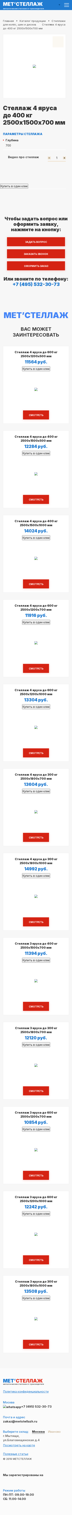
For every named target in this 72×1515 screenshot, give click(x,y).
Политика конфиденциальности (26, 1391)
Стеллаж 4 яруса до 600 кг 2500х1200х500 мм (36, 354)
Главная (8, 20)
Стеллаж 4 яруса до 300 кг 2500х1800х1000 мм (36, 861)
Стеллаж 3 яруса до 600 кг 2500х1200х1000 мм (36, 1199)
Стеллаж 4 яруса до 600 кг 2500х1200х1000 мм (36, 692)
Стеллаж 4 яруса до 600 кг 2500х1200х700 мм (36, 607)
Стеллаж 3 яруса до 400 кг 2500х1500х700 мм (36, 945)
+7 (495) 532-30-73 (36, 284)
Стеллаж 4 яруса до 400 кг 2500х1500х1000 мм (36, 523)
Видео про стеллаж (23, 157)
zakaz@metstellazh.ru (20, 1421)
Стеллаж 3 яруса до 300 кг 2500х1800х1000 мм (36, 1283)
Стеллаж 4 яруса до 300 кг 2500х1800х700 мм (36, 776)
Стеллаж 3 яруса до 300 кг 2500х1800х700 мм (36, 1030)
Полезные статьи (15, 1454)
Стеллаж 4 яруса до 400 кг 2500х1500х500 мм (36, 438)
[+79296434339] (12, 1406)
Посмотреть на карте (19, 1445)
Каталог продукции (33, 20)
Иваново (54, 1432)
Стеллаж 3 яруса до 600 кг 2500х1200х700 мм (36, 1114)
